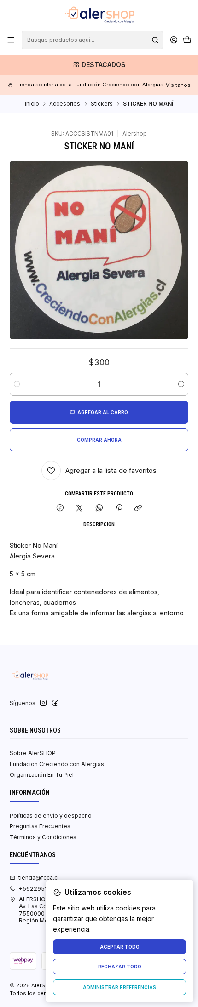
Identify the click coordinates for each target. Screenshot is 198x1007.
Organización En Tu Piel (42, 774)
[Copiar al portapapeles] (138, 508)
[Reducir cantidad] (16, 384)
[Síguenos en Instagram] (43, 703)
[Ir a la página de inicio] (99, 14)
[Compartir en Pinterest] (119, 508)
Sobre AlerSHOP (33, 753)
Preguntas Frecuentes (40, 826)
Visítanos (178, 85)
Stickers (102, 104)
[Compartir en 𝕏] (80, 508)
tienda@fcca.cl (38, 877)
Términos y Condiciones (43, 837)
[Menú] (11, 40)
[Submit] (155, 40)
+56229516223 (40, 888)
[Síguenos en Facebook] (55, 703)
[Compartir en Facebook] (60, 508)
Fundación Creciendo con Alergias (57, 764)
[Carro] (187, 40)
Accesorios (64, 104)
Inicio (32, 104)
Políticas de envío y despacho (51, 815)
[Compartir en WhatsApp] (99, 508)
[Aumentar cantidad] (181, 384)
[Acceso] (174, 40)
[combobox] (92, 40)
